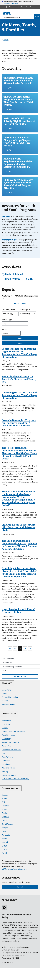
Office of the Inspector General (13, 731)
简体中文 (5, 802)
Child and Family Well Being (12, 666)
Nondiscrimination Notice (11, 749)
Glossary (5, 771)
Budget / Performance (10, 742)
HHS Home (6, 724)
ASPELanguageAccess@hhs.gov (14, 869)
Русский (5, 816)
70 (10, 648)
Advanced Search (19, 304)
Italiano (5, 838)
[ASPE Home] (13, 14)
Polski (4, 831)
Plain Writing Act (8, 757)
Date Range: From (8, 309)
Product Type (7, 319)
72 (20, 648)
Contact (5, 701)
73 (25, 648)
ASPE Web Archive (8, 704)
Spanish (5, 795)
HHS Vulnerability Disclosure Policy (15, 779)
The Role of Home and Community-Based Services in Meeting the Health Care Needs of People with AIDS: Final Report (19, 453)
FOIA (3, 753)
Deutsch (5, 842)
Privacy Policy (7, 746)
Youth (4, 670)
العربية (4, 820)
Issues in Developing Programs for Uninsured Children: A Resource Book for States (19, 423)
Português (6, 835)
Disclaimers (6, 764)
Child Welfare (7, 662)
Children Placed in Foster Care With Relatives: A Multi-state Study (18, 527)
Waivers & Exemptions (10, 697)
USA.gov (5, 728)
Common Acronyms (9, 775)
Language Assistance (11, 788)
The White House (8, 735)
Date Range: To (24, 309)
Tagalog (5, 813)
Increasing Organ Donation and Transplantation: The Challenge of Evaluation (19, 395)
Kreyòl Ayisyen (7, 824)
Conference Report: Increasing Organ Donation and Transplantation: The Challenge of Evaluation (19, 352)
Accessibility (6, 739)
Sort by (4, 329)
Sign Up (20, 887)
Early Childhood (8, 658)
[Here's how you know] (20, 2)
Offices (4, 693)
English (4, 853)
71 (15, 648)
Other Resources (9, 714)
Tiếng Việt (5, 806)
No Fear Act (6, 760)
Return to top (20, 676)
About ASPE (7, 683)
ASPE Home (6, 720)
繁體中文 (5, 798)
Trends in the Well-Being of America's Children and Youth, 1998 (19, 379)
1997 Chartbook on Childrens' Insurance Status (18, 611)
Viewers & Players (8, 768)
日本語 (4, 846)
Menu (37, 17)
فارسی (4, 849)
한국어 (4, 809)
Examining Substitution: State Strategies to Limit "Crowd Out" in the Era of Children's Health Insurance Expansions (20, 572)
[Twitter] (4, 907)
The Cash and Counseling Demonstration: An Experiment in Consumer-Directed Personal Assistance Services (19, 544)
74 (30, 648)
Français (5, 827)
